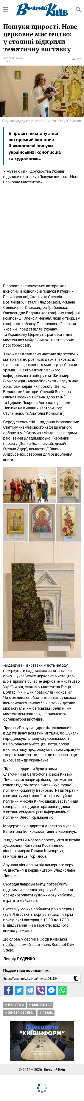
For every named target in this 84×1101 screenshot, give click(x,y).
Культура (16, 1005)
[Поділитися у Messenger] (51, 990)
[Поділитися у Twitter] (19, 990)
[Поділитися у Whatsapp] (62, 990)
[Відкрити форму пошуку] (78, 9)
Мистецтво (42, 1005)
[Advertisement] (42, 234)
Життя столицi (21, 1012)
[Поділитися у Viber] (40, 990)
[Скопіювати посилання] (76, 978)
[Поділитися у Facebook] (8, 990)
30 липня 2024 (12, 57)
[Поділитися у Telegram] (30, 990)
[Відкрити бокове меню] (5, 9)
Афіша (47, 1012)
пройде (10, 944)
